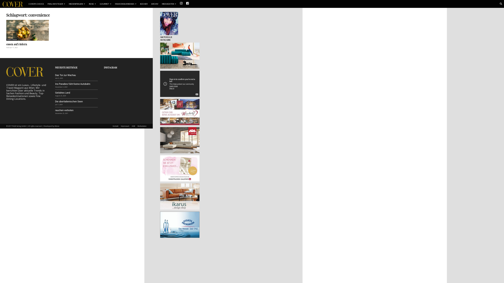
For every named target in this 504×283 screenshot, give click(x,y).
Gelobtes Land (62, 92)
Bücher (144, 4)
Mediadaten (168, 4)
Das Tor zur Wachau (65, 75)
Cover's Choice (12, 39)
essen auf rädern (16, 44)
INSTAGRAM (110, 67)
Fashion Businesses (124, 4)
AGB (133, 126)
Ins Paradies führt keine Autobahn (72, 84)
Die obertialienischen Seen (69, 101)
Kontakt (115, 126)
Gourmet (104, 4)
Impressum (125, 126)
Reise (91, 4)
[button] (501, 4)
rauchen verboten (64, 110)
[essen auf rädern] (27, 30)
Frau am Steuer (55, 4)
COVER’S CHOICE (36, 4)
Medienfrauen (76, 4)
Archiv (154, 4)
